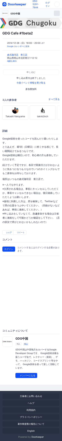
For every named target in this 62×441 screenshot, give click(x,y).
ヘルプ (31, 403)
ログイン (8, 249)
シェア (9, 232)
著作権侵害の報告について (31, 424)
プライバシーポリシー (31, 417)
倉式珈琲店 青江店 (17, 54)
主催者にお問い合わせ (31, 396)
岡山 (26, 344)
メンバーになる (27, 375)
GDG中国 (15, 13)
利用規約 (31, 410)
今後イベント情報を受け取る (31, 82)
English (31, 430)
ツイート (21, 232)
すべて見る (54, 99)
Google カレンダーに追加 (18, 46)
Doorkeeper (37, 436)
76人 (18, 344)
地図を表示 (12, 61)
